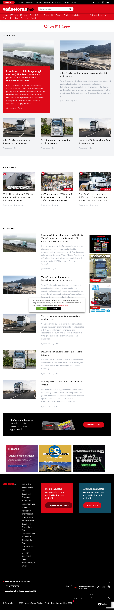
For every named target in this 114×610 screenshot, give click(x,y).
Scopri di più (92, 505)
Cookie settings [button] (54, 308)
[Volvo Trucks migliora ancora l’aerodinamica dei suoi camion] (85, 55)
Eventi (33, 18)
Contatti (66, 2)
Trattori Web (27, 517)
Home (5, 15)
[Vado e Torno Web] (18, 9)
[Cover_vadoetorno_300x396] (100, 268)
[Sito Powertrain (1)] (89, 458)
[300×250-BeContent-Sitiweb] (22, 458)
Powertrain (26, 507)
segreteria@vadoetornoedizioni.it (20, 591)
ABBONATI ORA (94, 424)
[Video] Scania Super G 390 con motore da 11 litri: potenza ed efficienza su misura (18, 197)
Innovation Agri (28, 562)
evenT (24, 566)
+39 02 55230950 (12, 586)
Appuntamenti (56, 2)
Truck (46, 15)
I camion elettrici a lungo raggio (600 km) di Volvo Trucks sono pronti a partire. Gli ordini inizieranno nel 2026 (24, 76)
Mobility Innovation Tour (26, 556)
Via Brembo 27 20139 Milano (17, 581)
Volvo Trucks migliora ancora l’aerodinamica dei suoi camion (83, 74)
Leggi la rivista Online (59, 505)
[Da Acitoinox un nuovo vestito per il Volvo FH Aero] (57, 127)
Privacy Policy (70, 586)
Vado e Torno (27, 484)
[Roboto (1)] (100, 244)
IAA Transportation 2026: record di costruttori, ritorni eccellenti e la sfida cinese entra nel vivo (57, 197)
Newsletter (29, 2)
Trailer (66, 15)
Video (22, 205)
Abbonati (8, 2)
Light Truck (56, 15)
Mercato (23, 15)
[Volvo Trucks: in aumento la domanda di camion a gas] (19, 127)
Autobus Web (27, 500)
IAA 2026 (14, 15)
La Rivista (47, 2)
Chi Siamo (21, 2)
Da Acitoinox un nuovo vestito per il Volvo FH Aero (55, 141)
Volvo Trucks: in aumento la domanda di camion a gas (16, 141)
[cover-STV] (100, 298)
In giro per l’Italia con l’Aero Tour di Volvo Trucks (95, 141)
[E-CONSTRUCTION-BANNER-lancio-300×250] (55, 458)
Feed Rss (73, 2)
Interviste (14, 18)
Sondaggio (38, 2)
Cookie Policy (63, 305)
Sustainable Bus (28, 504)
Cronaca (24, 18)
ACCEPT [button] (41, 308)
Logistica (75, 15)
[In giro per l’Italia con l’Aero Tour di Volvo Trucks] (95, 127)
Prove (5, 18)
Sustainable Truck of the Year (27, 527)
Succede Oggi (35, 15)
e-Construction (28, 520)
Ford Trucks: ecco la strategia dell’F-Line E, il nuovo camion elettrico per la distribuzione (93, 197)
